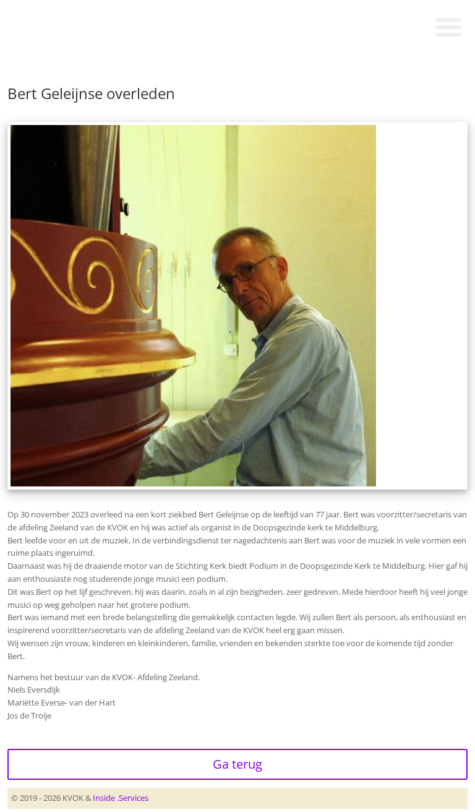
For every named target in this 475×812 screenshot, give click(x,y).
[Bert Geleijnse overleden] (193, 482)
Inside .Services (120, 797)
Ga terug (237, 764)
